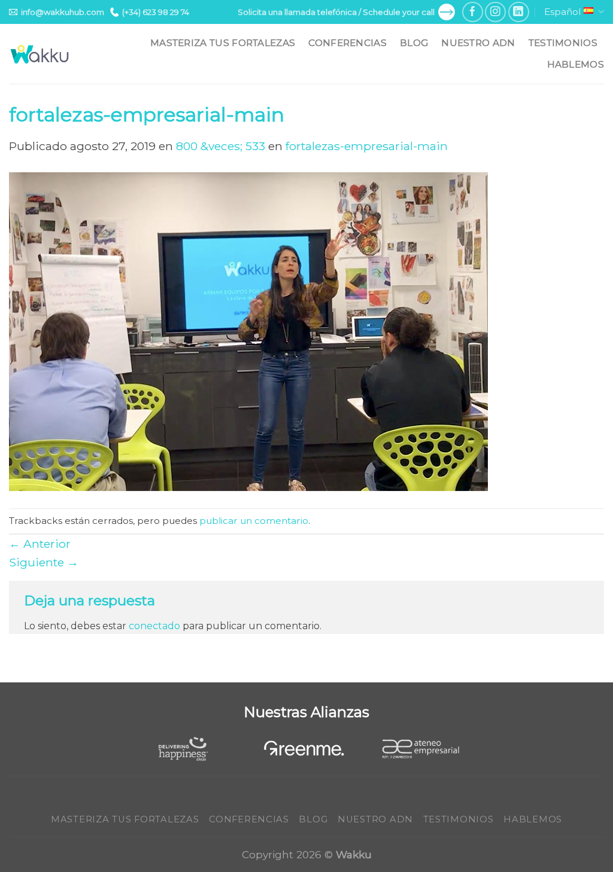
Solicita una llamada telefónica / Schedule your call (336, 12)
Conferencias (347, 42)
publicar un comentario (253, 520)
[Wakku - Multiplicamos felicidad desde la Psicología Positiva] (40, 54)
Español (562, 11)
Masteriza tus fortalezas (222, 42)
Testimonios (563, 42)
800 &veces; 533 (220, 146)
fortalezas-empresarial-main (367, 146)
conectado (154, 626)
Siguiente (43, 562)
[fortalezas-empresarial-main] (248, 331)
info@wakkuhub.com (62, 12)
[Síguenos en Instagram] (495, 12)
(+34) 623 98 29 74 (155, 12)
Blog (414, 42)
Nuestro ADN (478, 42)
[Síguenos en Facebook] (472, 12)
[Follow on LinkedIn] (518, 12)
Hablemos (575, 64)
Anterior (40, 543)
